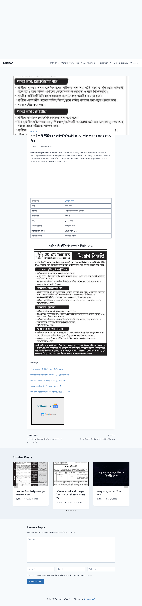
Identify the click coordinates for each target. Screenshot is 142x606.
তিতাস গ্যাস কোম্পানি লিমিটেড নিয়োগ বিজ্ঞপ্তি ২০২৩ (47, 369)
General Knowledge (70, 63)
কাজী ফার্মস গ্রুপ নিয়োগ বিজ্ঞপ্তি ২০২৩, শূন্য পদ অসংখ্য (48, 380)
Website (92, 569)
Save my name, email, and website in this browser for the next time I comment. (61, 575)
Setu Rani (62, 502)
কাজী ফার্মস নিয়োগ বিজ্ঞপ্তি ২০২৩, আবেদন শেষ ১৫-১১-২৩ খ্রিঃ (50, 392)
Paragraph (103, 63)
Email (61, 569)
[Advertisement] (66, 43)
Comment (33, 539)
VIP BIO (113, 63)
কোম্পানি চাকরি (34, 131)
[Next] (126, 485)
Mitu (34, 146)
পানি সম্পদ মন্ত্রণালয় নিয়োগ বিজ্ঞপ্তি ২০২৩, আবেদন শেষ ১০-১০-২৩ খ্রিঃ (44, 438)
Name (31, 569)
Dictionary (123, 63)
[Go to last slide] (16, 485)
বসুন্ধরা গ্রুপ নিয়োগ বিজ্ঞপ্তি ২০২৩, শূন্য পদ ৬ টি (46, 386)
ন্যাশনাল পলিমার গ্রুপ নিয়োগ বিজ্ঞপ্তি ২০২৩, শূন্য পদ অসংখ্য (50, 375)
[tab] (66, 510)
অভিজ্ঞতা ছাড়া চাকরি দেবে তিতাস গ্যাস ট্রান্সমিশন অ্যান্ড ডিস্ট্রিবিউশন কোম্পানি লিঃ (71, 494)
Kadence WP (89, 599)
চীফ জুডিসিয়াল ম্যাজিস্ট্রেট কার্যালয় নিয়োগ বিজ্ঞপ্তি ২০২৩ (97, 437)
